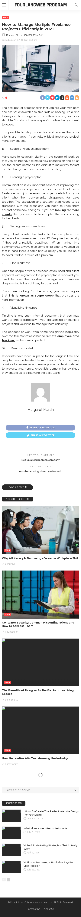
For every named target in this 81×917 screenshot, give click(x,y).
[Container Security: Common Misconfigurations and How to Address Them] (40, 594)
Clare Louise (11, 699)
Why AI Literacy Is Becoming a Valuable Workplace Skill (40, 558)
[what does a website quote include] (11, 833)
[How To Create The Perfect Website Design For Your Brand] (11, 816)
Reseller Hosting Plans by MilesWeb (40, 471)
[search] (76, 5)
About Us (49, 909)
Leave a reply (16, 487)
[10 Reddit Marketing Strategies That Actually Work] (11, 850)
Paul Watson (11, 631)
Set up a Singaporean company (40, 459)
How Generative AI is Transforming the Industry (35, 758)
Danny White (11, 764)
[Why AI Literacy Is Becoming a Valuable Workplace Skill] (40, 530)
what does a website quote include (45, 828)
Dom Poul (10, 563)
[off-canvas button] (4, 5)
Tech (5, 17)
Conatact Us (33, 909)
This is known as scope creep (31, 295)
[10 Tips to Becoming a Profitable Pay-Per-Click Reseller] (11, 867)
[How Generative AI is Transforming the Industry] (40, 730)
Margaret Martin (14, 35)
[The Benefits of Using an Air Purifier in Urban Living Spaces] (40, 662)
